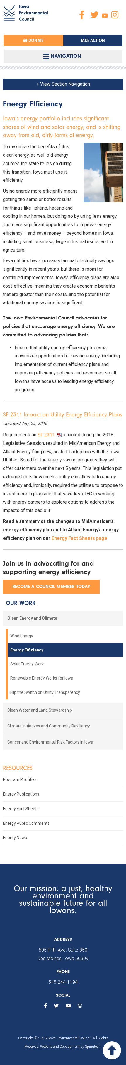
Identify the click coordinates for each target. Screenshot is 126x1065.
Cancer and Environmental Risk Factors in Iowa (50, 742)
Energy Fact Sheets (21, 808)
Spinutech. (93, 1047)
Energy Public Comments (26, 823)
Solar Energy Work (27, 664)
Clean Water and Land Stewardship (39, 710)
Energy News (15, 837)
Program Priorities (20, 779)
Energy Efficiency (26, 650)
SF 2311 (46, 435)
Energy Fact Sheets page (79, 538)
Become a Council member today (51, 586)
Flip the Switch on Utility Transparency (45, 692)
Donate (35, 40)
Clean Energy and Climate (32, 618)
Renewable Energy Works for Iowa (41, 678)
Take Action (93, 40)
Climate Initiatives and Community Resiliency (48, 726)
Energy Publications (21, 794)
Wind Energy (21, 636)
